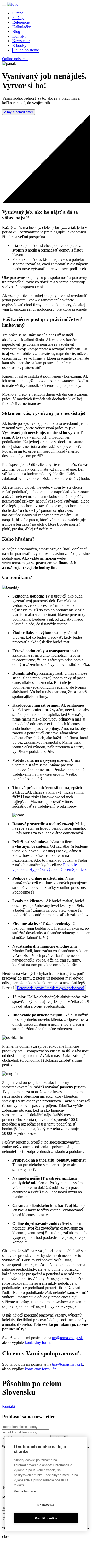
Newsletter (21, 41)
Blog (16, 31)
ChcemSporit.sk (73, 869)
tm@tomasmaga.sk (67, 1338)
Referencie (21, 22)
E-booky (19, 45)
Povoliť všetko (46, 1518)
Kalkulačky (21, 27)
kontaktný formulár (40, 1342)
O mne (17, 13)
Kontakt (18, 36)
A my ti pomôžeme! (18, 112)
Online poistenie (26, 50)
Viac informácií (25, 1491)
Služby (18, 17)
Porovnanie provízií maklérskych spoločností (50, 988)
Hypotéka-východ (44, 869)
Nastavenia (45, 1505)
